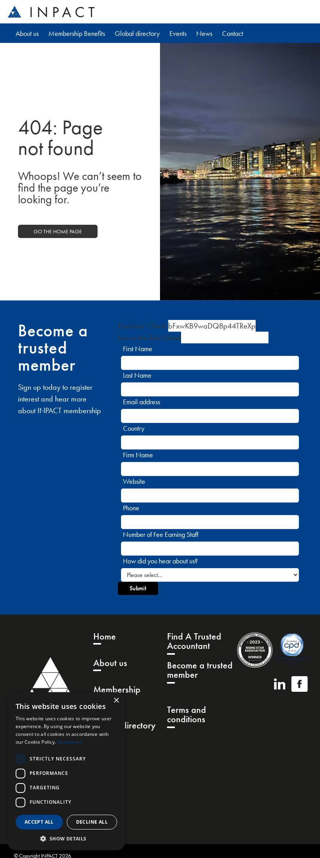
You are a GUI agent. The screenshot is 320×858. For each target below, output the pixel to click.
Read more (69, 742)
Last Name (137, 375)
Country (133, 428)
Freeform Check (142, 326)
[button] (66, 838)
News (204, 33)
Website (134, 481)
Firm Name (138, 454)
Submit (138, 588)
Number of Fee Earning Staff (160, 534)
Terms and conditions (186, 715)
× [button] (116, 700)
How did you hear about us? (160, 560)
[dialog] (66, 771)
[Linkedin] (279, 684)
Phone (131, 507)
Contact (232, 33)
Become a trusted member (200, 670)
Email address (141, 401)
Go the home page (58, 231)
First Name (137, 348)
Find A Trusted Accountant (194, 642)
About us (27, 33)
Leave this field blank (149, 337)
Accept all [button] (39, 822)
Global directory (137, 33)
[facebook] (299, 684)
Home (104, 637)
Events (178, 33)
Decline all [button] (92, 822)
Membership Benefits (76, 33)
